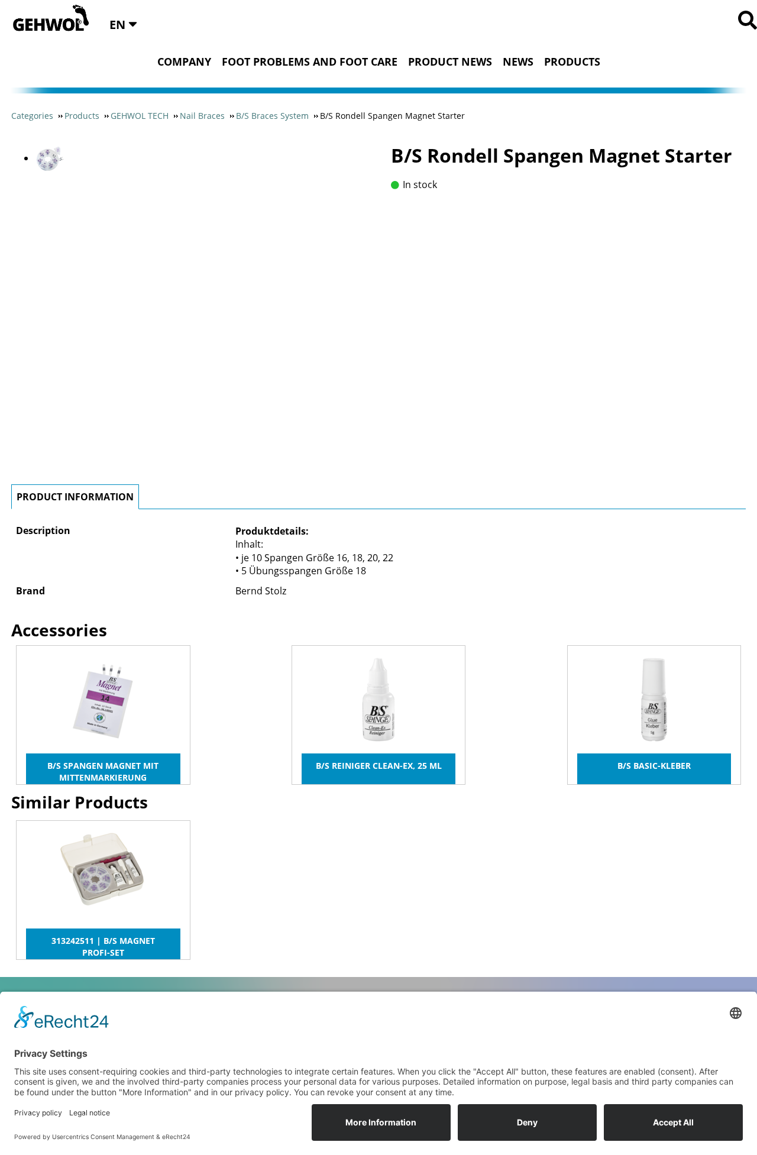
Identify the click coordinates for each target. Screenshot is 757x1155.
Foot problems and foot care (309, 61)
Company (184, 61)
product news (450, 61)
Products (572, 61)
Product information (75, 496)
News (518, 61)
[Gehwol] (47, 19)
